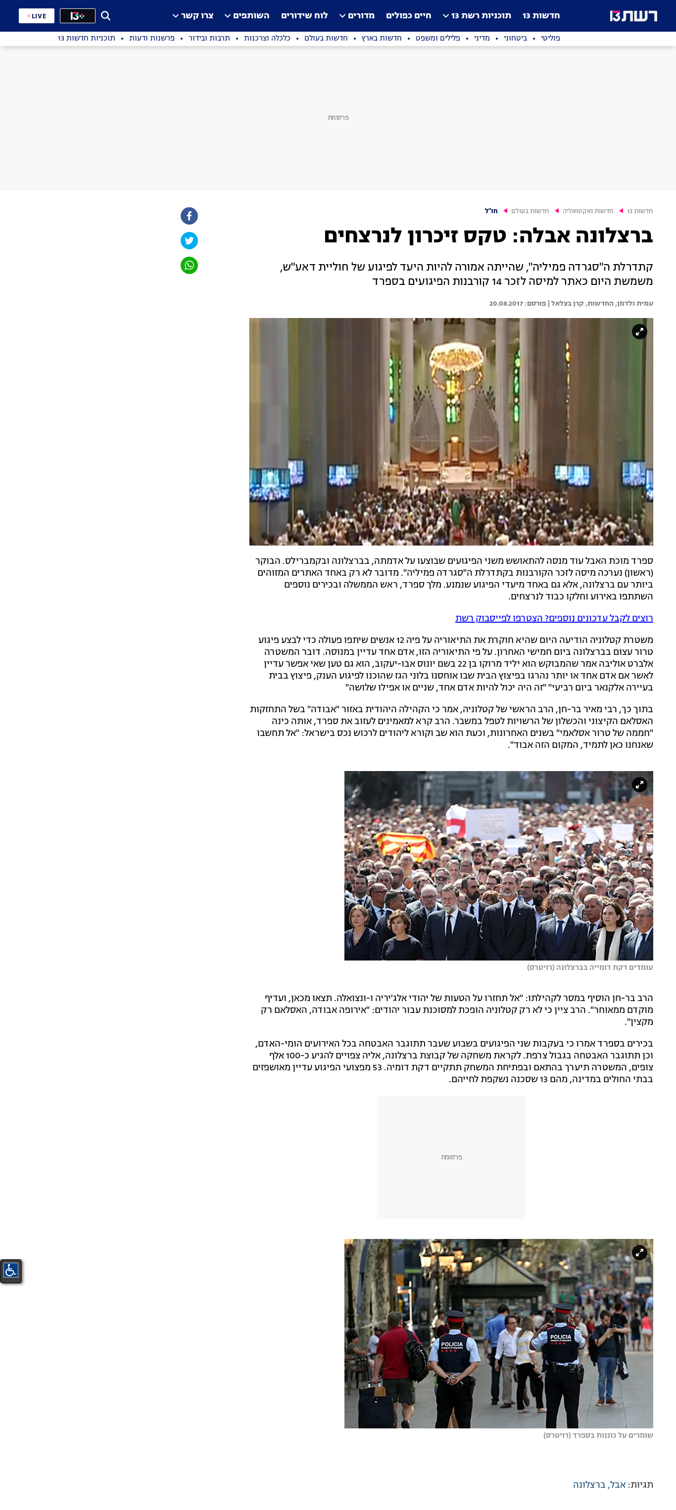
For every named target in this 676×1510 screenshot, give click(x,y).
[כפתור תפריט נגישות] (10, 1270)
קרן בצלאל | (565, 303)
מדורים (361, 16)
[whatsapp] (188, 265)
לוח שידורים (304, 16)
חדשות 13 (541, 16)
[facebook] (188, 216)
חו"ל (491, 211)
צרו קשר (197, 16)
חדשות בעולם (530, 211)
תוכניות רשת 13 (481, 16)
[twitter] (188, 240)
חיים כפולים (409, 16)
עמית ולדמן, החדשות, (618, 303)
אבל (618, 1485)
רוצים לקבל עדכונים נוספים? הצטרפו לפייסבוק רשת (554, 619)
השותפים (251, 16)
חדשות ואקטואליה (588, 211)
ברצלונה (589, 1485)
